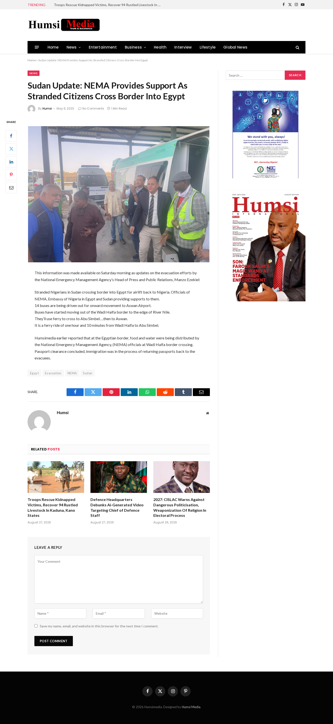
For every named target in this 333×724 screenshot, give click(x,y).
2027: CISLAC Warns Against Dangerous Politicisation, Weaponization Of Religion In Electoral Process (179, 507)
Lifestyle (208, 47)
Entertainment (103, 47)
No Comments (93, 108)
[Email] (11, 187)
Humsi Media (191, 707)
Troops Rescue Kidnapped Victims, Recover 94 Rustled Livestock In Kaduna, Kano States (53, 507)
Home (53, 47)
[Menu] (37, 47)
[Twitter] (11, 148)
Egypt (34, 373)
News (72, 47)
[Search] (297, 47)
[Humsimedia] (64, 25)
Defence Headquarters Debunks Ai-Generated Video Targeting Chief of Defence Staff (109, 5)
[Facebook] (11, 136)
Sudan (87, 373)
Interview (183, 47)
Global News (235, 47)
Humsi (47, 108)
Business (133, 47)
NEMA (72, 373)
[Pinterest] (11, 174)
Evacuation (53, 373)
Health (160, 47)
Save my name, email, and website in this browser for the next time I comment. (99, 626)
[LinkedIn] (11, 161)
